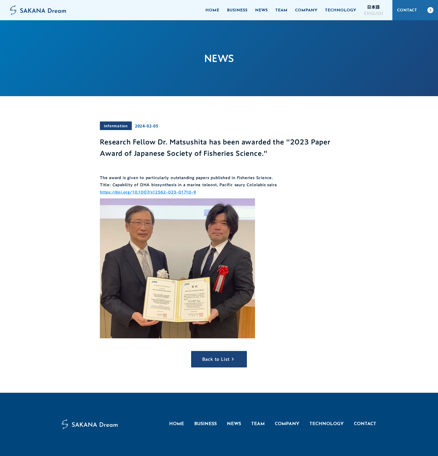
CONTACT (365, 424)
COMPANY (287, 424)
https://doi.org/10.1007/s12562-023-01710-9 (148, 192)
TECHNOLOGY (326, 424)
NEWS (234, 424)
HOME (176, 424)
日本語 (373, 7)
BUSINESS (205, 424)
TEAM (258, 424)
